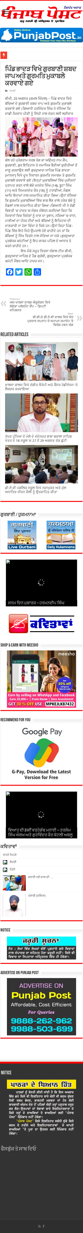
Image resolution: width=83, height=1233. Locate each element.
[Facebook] (43, 1226)
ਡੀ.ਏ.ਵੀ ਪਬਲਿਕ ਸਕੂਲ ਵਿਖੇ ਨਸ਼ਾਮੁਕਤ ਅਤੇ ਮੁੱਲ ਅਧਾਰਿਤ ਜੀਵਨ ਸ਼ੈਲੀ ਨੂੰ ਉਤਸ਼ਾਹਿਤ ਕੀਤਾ (35, 490)
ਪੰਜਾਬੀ (12, 90)
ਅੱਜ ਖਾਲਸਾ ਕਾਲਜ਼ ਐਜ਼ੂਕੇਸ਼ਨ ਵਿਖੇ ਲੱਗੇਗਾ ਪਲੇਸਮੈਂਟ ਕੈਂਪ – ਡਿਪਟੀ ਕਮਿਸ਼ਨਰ (30, 305)
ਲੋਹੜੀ (13, 862)
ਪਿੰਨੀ (12, 869)
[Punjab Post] (41, 13)
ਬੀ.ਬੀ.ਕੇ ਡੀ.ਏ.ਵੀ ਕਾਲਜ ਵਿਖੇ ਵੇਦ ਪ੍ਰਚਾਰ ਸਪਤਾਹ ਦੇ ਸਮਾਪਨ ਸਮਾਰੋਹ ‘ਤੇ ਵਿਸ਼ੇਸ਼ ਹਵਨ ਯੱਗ (50, 319)
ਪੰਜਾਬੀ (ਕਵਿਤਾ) (37, 895)
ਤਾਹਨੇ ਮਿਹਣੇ (10, 855)
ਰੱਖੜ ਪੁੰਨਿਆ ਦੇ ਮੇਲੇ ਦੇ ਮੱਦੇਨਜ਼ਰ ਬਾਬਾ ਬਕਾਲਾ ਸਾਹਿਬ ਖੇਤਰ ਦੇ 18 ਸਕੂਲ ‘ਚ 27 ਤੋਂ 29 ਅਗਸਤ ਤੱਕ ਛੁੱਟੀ (38, 438)
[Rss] (39, 1226)
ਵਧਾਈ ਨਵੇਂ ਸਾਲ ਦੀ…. (40, 877)
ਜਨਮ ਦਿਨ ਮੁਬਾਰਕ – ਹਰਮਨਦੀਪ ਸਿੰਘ (36, 603)
